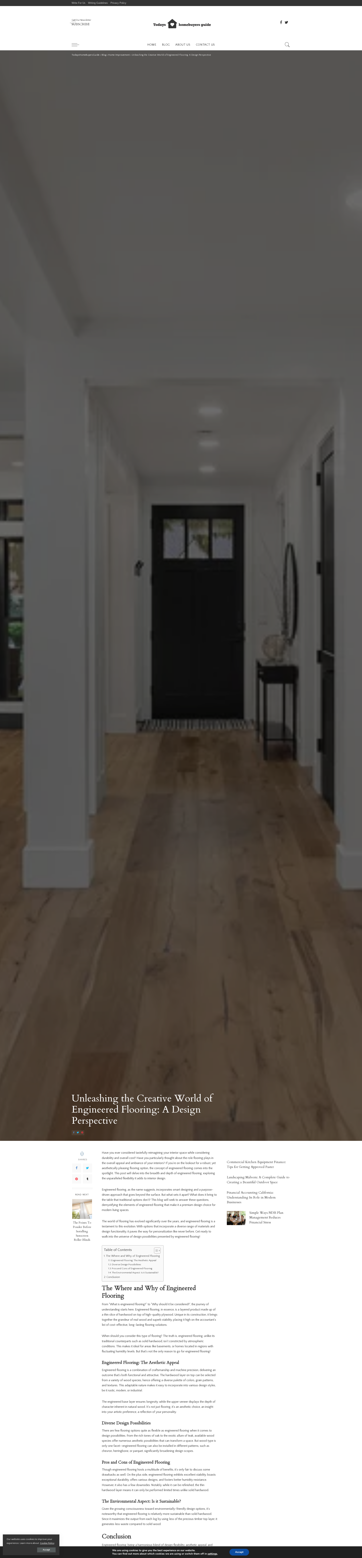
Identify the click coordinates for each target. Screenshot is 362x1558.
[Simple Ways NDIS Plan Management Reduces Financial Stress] (236, 1218)
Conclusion (113, 1277)
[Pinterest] (76, 1179)
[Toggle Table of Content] (155, 1250)
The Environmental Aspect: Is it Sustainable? (135, 1272)
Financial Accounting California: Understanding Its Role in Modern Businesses (251, 1197)
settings (212, 1554)
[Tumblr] (87, 1179)
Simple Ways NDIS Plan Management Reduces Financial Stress (266, 1218)
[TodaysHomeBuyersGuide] (181, 22)
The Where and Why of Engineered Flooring (133, 1256)
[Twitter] (87, 1168)
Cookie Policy (47, 1543)
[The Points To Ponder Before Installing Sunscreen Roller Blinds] (82, 1209)
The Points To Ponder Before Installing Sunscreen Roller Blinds (82, 1231)
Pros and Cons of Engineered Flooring (132, 1268)
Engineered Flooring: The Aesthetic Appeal (133, 1260)
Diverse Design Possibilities (126, 1264)
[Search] (287, 44)
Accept (46, 1550)
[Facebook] (76, 1168)
